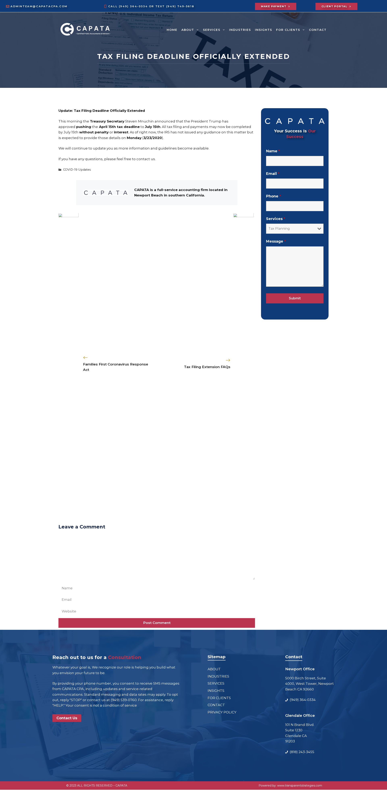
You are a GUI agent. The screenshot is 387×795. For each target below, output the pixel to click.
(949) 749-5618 (180, 6)
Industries (240, 30)
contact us (145, 159)
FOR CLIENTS (288, 30)
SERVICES (211, 30)
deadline (132, 127)
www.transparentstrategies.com (299, 785)
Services (275, 219)
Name (273, 151)
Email (272, 173)
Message (276, 241)
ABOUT (187, 30)
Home (172, 30)
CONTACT (318, 30)
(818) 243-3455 (302, 752)
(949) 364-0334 (134, 6)
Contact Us (66, 718)
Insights (263, 30)
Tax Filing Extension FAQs (207, 367)
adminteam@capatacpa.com (39, 6)
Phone (273, 196)
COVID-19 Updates (77, 170)
